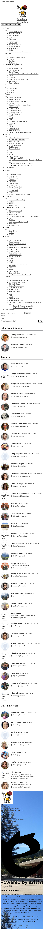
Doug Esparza (17, 453)
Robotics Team (14, 83)
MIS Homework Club (16, 158)
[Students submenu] (6, 136)
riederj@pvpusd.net (19, 618)
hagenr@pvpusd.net (19, 466)
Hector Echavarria (19, 423)
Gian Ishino (16, 513)
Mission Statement (15, 33)
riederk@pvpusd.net (19, 626)
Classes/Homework (15, 145)
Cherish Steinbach (19, 653)
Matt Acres (16, 364)
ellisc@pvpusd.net (19, 446)
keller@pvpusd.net (19, 546)
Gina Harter (16, 752)
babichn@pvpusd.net (20, 715)
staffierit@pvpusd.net (20, 646)
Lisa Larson (16, 772)
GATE (11, 118)
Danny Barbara (17, 334)
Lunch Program (14, 108)
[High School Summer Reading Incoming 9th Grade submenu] (10, 162)
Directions (12, 39)
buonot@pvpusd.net (19, 725)
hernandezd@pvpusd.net (21, 496)
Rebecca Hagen (17, 463)
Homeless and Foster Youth (18, 121)
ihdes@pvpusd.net (19, 506)
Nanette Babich (17, 712)
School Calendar (14, 114)
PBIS (10, 151)
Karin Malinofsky (19, 782)
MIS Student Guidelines (17, 140)
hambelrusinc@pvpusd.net (21, 476)
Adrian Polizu (17, 603)
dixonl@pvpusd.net (19, 416)
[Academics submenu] (6, 198)
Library (11, 59)
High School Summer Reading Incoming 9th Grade (25, 160)
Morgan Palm (17, 593)
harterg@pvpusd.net (19, 755)
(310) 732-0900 (11, 812)
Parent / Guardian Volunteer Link (19, 105)
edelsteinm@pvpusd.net (21, 745)
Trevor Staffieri (18, 643)
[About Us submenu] (6, 30)
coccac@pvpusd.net (19, 406)
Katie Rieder (16, 623)
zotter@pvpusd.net (19, 696)
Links (11, 50)
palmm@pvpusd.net (19, 596)
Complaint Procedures (22, 925)
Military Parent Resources (17, 101)
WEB (11, 154)
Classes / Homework (15, 110)
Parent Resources (14, 99)
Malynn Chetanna (19, 383)
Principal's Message (15, 32)
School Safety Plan (15, 46)
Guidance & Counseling (17, 57)
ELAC (11, 116)
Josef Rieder (16, 613)
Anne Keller (16, 543)
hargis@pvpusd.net (19, 486)
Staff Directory (14, 35)
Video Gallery (13, 48)
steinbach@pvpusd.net (20, 656)
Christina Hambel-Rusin (22, 473)
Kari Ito (14, 523)
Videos (11, 92)
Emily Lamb (16, 762)
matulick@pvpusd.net (20, 576)
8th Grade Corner (14, 141)
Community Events (15, 112)
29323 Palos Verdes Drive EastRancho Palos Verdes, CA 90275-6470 (13, 809)
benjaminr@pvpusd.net (20, 376)
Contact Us (12, 37)
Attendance (12, 103)
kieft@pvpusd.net (19, 556)
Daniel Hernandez (19, 493)
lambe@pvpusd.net (19, 765)
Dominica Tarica (18, 663)
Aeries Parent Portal (15, 97)
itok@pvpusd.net (18, 526)
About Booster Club (15, 68)
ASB (10, 152)
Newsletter (12, 123)
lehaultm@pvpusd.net (20, 347)
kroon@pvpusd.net (19, 568)
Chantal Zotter (17, 693)
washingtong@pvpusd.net (21, 686)
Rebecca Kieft (17, 553)
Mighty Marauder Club (16, 143)
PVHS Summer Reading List (22, 165)
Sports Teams (13, 72)
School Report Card (15, 44)
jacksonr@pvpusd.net (20, 536)
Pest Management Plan (22, 927)
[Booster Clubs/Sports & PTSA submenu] (6, 209)
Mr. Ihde (14, 503)
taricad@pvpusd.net (19, 666)
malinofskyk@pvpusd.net (21, 787)
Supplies (12, 61)
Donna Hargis (17, 483)
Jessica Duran (17, 732)
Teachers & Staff (14, 130)
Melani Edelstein (18, 742)
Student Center (14, 129)
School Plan (13, 43)
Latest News (13, 88)
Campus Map (13, 41)
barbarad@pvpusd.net (20, 337)
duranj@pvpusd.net (19, 735)
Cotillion (12, 77)
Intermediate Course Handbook (19, 138)
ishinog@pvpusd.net (20, 516)
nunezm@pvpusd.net (20, 586)
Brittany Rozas (17, 633)
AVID (11, 119)
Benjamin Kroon (18, 563)
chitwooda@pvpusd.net (21, 396)
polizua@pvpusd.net (20, 606)
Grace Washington (19, 683)
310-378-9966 (30, 916)
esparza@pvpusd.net (20, 456)
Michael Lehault (18, 344)
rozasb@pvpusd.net (19, 636)
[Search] (41, 321)
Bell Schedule (13, 147)
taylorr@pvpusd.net (19, 676)
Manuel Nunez (17, 583)
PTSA (11, 76)
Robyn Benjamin (18, 374)
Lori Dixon (15, 413)
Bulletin (11, 90)
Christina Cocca (18, 403)
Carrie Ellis (16, 443)
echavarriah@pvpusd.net (21, 426)
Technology (13, 63)
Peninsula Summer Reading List (23, 163)
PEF (10, 125)
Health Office (13, 107)
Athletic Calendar (14, 70)
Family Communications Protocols (20, 132)
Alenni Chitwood (18, 394)
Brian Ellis (15, 433)
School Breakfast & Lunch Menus (20, 52)
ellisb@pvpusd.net (19, 436)
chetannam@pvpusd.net (21, 386)
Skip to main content (7, 2)
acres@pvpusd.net (19, 366)
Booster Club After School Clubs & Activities (23, 74)
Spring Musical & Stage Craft (18, 79)
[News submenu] (6, 87)
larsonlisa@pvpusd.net (20, 778)
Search (3, 313)
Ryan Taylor (16, 673)
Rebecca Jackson (18, 533)
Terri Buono (16, 722)
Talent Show (13, 81)
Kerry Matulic (17, 573)
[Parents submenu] (6, 96)
